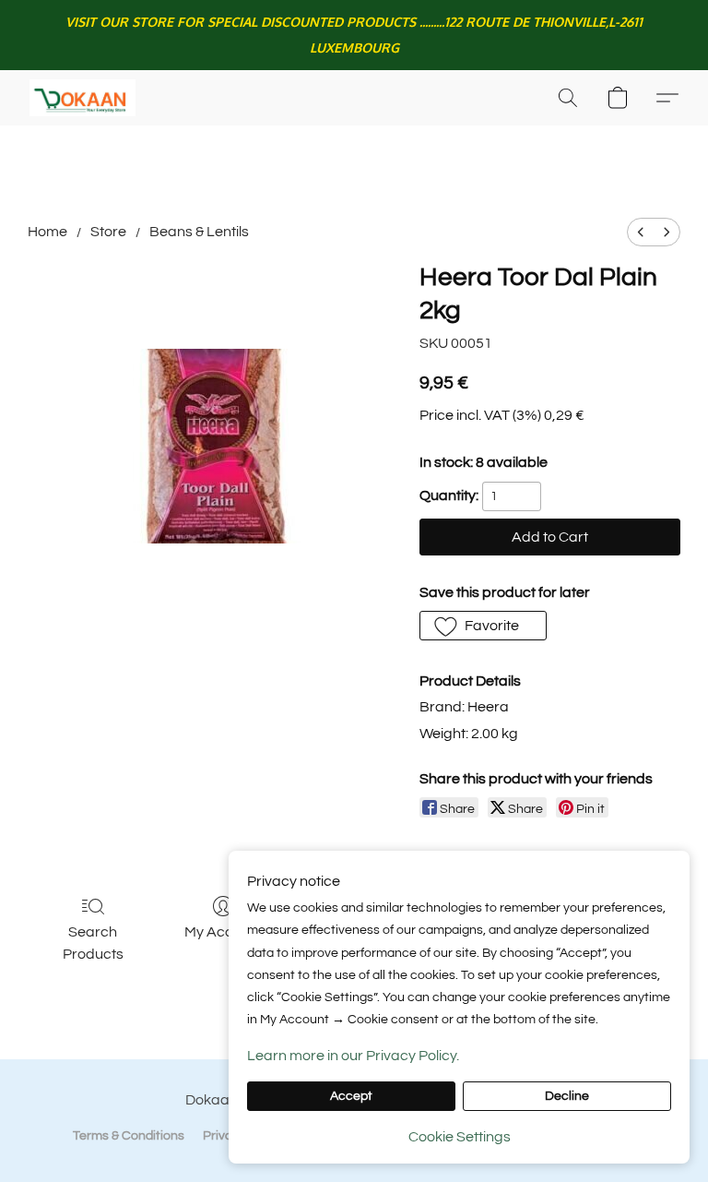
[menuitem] (641, 232)
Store (108, 231)
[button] (83, 97)
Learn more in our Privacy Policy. (353, 1055)
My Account (223, 932)
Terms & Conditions (128, 1135)
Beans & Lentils (199, 231)
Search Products (93, 943)
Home (47, 231)
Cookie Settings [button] (459, 1136)
